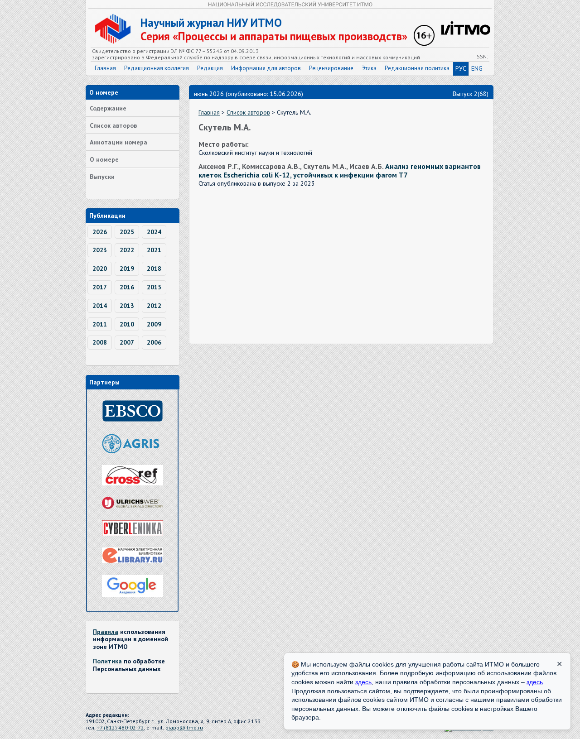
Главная (105, 68)
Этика (369, 68)
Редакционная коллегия (156, 68)
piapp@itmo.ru (184, 727)
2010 (127, 324)
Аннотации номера (118, 142)
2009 (154, 324)
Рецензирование (331, 68)
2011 (99, 324)
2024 (154, 232)
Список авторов (113, 125)
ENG (477, 68)
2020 (99, 268)
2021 (154, 250)
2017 (99, 287)
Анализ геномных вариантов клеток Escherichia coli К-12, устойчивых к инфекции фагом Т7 (339, 170)
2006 (154, 342)
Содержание (108, 108)
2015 (154, 287)
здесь (363, 682)
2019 (127, 268)
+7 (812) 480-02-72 (120, 727)
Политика (107, 661)
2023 (99, 250)
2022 (127, 250)
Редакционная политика (417, 68)
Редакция (210, 68)
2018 (154, 268)
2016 (127, 287)
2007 (127, 342)
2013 (127, 306)
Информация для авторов (266, 68)
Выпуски (102, 177)
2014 (99, 306)
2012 (154, 306)
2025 (127, 232)
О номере (104, 159)
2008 (99, 342)
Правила (105, 632)
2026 (99, 232)
